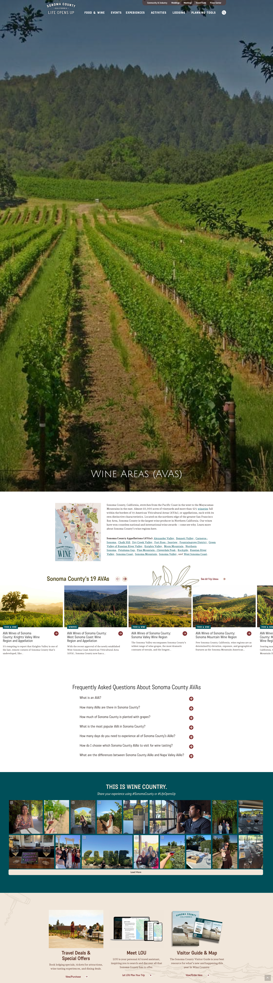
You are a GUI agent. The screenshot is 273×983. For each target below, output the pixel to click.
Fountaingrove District (193, 542)
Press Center (215, 3)
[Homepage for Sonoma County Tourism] (61, 8)
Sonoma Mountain (146, 554)
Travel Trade (201, 3)
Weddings (175, 3)
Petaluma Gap (126, 550)
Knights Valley (153, 546)
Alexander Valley (164, 538)
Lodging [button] (178, 13)
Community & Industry (157, 3)
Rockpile (183, 550)
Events (116, 13)
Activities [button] (158, 13)
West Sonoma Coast (195, 554)
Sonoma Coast (124, 554)
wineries (203, 508)
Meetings (188, 3)
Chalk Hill (124, 542)
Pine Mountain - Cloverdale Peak (156, 550)
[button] (223, 12)
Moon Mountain (173, 546)
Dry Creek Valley (142, 542)
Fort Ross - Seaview (165, 542)
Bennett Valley (185, 538)
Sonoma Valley (168, 554)
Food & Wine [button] (94, 13)
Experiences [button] (135, 13)
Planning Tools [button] (203, 13)
